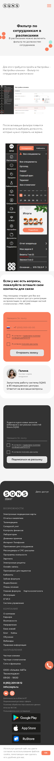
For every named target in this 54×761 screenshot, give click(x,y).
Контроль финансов (13, 530)
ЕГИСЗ (6, 599)
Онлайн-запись (10, 567)
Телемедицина (10, 522)
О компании (9, 614)
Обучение (8, 637)
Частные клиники (11, 655)
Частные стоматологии (14, 659)
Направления (10, 625)
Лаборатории (10, 534)
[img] (5, 693)
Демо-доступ (42, 492)
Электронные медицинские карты (19, 514)
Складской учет (11, 526)
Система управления (13, 603)
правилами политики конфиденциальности (26, 337)
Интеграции (9, 595)
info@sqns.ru (10, 687)
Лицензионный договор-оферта (17, 701)
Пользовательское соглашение (16, 711)
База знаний (9, 629)
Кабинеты (8, 575)
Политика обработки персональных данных (21, 705)
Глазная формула (12, 591)
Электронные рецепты (14, 563)
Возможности (10, 621)
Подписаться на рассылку (27, 459)
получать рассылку (30, 344)
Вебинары (8, 641)
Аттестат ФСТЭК (10, 708)
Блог (5, 633)
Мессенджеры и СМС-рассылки (18, 550)
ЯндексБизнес (10, 583)
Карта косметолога (33, 591)
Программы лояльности (15, 554)
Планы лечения (10, 587)
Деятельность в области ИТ (15, 698)
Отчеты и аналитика (13, 518)
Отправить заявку (27, 353)
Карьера (7, 617)
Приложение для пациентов (17, 571)
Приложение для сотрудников (18, 546)
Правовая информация (14, 645)
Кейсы (14, 633)
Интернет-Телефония (13, 542)
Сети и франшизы (12, 663)
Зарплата (8, 559)
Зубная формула (11, 579)
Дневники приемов (12, 538)
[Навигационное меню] (49, 5)
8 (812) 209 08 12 (12, 683)
